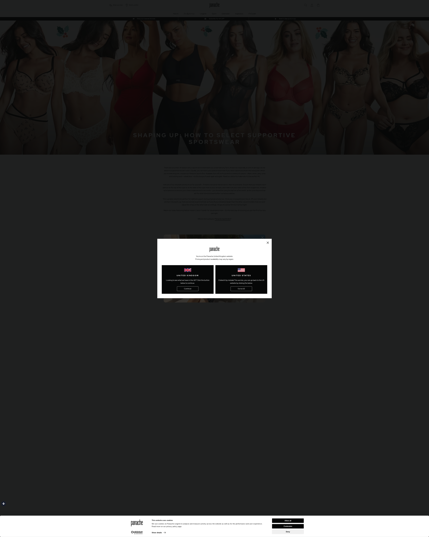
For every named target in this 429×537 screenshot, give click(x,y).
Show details (157, 533)
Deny (288, 532)
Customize (288, 526)
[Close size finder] (268, 243)
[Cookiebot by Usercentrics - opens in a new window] (137, 532)
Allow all (288, 521)
